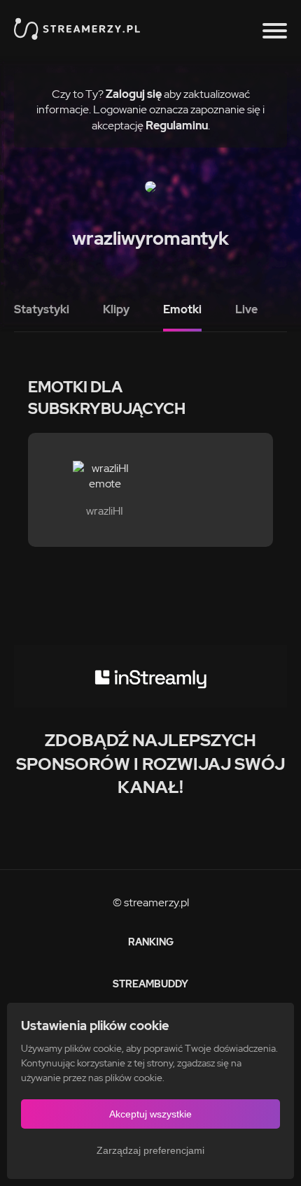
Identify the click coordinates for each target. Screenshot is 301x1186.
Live (246, 309)
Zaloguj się (134, 94)
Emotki (182, 309)
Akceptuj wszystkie (150, 1114)
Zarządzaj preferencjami (150, 1150)
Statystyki (41, 309)
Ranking (151, 942)
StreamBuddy (150, 984)
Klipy (116, 309)
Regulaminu (177, 125)
